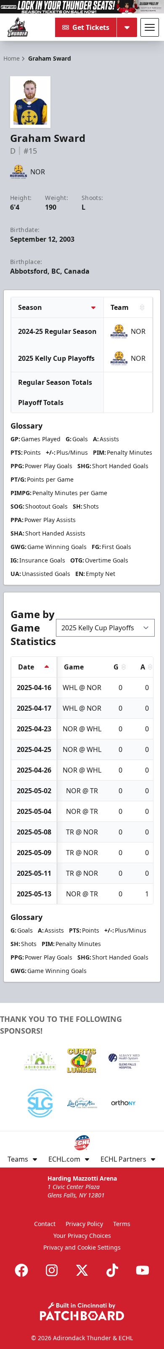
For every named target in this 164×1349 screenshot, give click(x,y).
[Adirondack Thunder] (17, 27)
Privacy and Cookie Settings (82, 1247)
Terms (121, 1224)
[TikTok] (112, 1270)
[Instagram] (51, 1270)
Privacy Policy (84, 1224)
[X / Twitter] (82, 1270)
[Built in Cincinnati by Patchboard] (82, 1311)
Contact (45, 1224)
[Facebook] (21, 1270)
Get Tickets (90, 27)
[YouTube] (142, 1270)
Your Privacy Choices (82, 1236)
